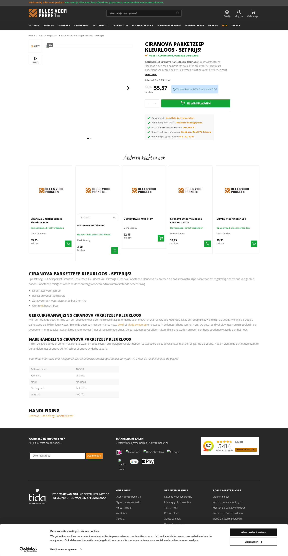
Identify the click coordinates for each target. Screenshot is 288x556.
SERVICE (235, 25)
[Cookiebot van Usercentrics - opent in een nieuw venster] (28, 549)
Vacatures (121, 513)
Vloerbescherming (169, 25)
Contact (120, 518)
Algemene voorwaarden (128, 502)
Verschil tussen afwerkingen (227, 502)
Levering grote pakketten (177, 502)
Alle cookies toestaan (253, 532)
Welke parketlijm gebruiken (227, 518)
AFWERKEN (64, 25)
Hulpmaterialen (142, 25)
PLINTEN (49, 25)
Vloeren (34, 25)
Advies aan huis (172, 518)
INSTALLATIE (120, 25)
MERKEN (213, 25)
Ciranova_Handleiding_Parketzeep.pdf (51, 416)
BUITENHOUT (101, 25)
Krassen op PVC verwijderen (228, 513)
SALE (224, 25)
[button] (88, 138)
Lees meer (151, 74)
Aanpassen (251, 541)
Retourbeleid (171, 513)
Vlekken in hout (221, 496)
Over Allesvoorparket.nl (128, 496)
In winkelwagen (199, 103)
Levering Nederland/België (178, 496)
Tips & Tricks (171, 507)
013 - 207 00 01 (186, 136)
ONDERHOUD (81, 25)
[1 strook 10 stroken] (97, 217)
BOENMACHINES (194, 25)
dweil (121, 324)
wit (42, 305)
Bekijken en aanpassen (63, 549)
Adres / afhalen (124, 507)
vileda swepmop (137, 324)
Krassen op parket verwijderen (229, 507)
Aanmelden (94, 455)
